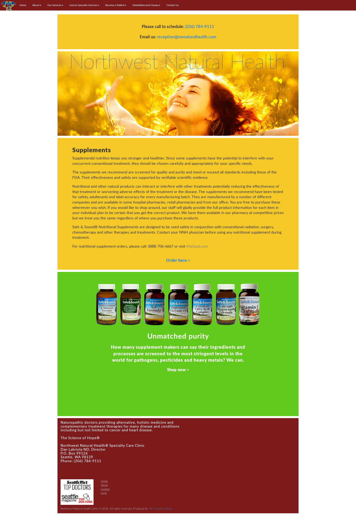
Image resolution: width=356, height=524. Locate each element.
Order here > (178, 260)
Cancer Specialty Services (83, 5)
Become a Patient (114, 5)
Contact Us (172, 5)
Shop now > (178, 370)
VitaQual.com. (197, 246)
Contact (105, 489)
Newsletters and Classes (145, 5)
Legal (104, 493)
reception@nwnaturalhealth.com (186, 37)
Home (23, 5)
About (35, 5)
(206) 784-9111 (199, 27)
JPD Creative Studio (160, 509)
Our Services (54, 5)
